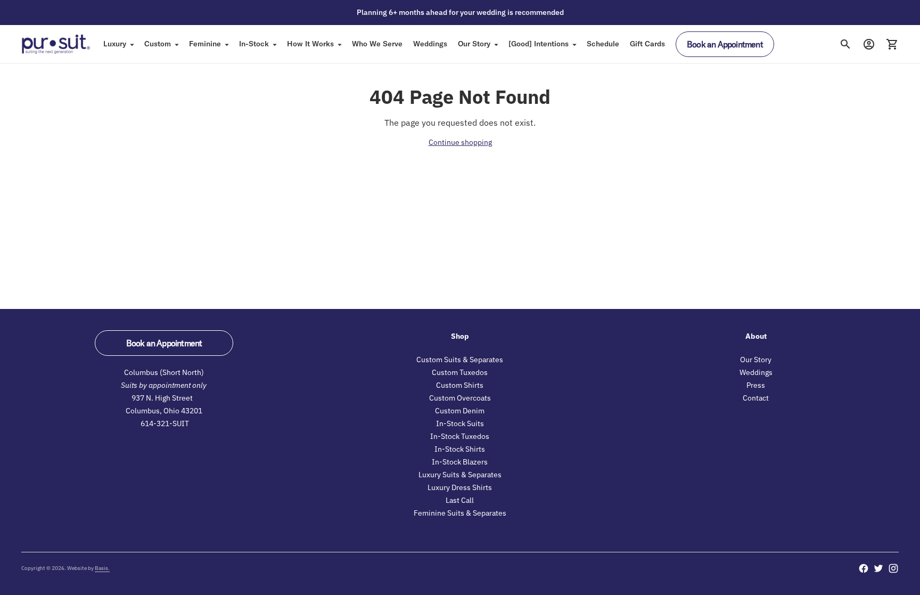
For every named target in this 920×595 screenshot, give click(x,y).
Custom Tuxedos (460, 372)
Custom (157, 43)
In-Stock (254, 43)
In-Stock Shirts (459, 449)
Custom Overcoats (460, 398)
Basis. (102, 568)
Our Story (474, 43)
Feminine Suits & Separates (460, 513)
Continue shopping (460, 142)
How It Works (310, 43)
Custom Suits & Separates (459, 359)
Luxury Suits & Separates (460, 474)
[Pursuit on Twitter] (878, 568)
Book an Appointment (725, 44)
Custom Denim (459, 410)
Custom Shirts (459, 385)
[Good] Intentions (538, 43)
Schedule (603, 43)
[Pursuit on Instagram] (893, 568)
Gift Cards (647, 43)
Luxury (114, 43)
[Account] (869, 44)
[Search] (845, 44)
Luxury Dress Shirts (460, 487)
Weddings (430, 43)
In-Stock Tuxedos (459, 436)
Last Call (460, 500)
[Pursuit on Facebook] (863, 568)
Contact (756, 398)
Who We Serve (377, 43)
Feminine (205, 43)
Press (755, 385)
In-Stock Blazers (460, 462)
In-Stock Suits (460, 423)
